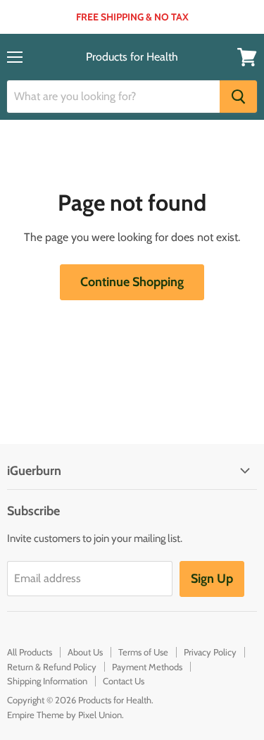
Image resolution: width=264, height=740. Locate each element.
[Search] (238, 96)
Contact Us (123, 680)
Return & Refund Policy (51, 666)
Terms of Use (143, 652)
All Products (29, 652)
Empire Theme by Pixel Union (64, 714)
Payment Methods (147, 666)
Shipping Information (47, 680)
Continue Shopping (132, 282)
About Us (85, 652)
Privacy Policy (210, 652)
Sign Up (212, 578)
